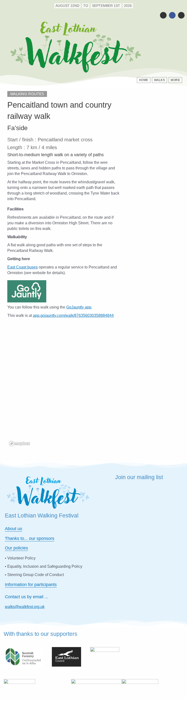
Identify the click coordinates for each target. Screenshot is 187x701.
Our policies (16, 548)
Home (143, 80)
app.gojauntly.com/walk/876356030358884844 (73, 315)
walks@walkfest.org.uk (25, 606)
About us (13, 528)
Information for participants (31, 584)
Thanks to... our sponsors (29, 538)
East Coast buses (22, 267)
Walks (159, 80)
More (175, 80)
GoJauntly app (78, 307)
